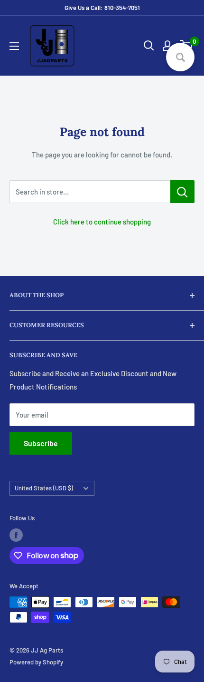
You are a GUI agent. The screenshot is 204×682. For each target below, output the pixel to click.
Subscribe (41, 443)
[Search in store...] (182, 191)
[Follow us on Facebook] (16, 535)
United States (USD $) (44, 488)
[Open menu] (14, 46)
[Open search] (149, 45)
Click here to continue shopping (102, 221)
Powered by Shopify (36, 662)
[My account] (167, 45)
